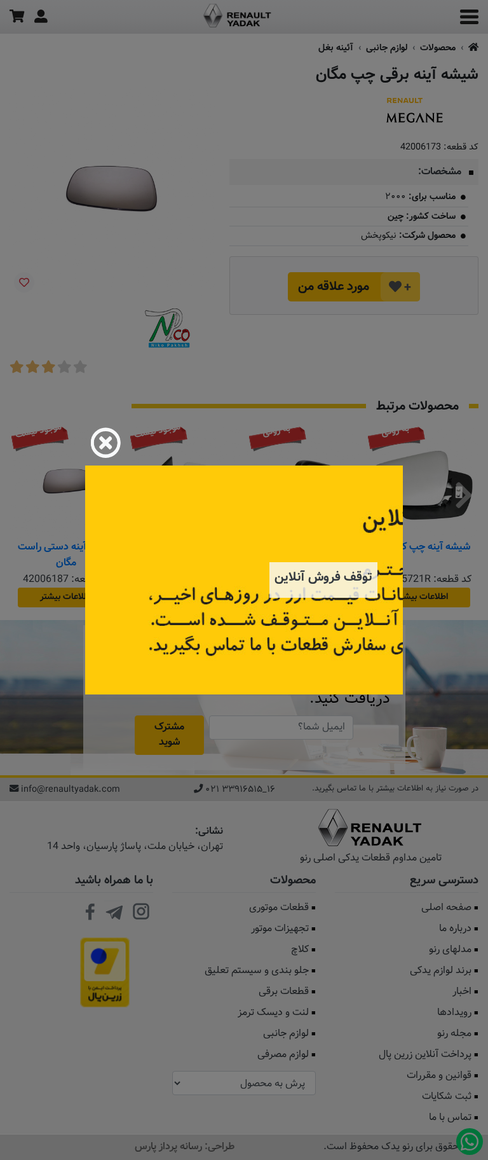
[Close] (105, 442)
